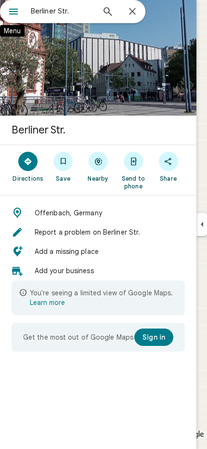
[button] (98, 213)
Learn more (47, 302)
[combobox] (62, 11)
